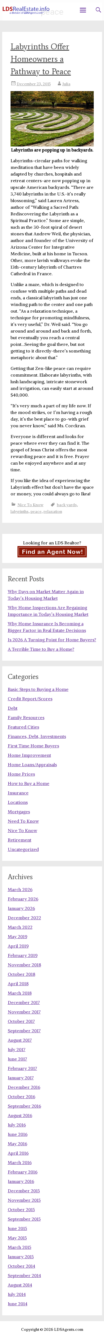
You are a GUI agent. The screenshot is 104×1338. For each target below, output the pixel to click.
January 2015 (21, 1256)
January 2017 (21, 1077)
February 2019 (22, 955)
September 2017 (24, 1030)
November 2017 (24, 1012)
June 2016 (17, 1134)
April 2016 (18, 1153)
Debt (12, 708)
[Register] (52, 551)
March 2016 (20, 1162)
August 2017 (20, 1040)
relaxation (53, 511)
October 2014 (21, 1266)
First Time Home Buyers (33, 745)
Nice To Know (30, 504)
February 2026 (23, 899)
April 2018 (18, 983)
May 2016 (17, 1143)
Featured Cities (23, 727)
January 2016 (21, 1181)
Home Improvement (29, 755)
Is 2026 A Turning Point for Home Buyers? (52, 639)
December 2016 (24, 1087)
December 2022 (24, 917)
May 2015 (17, 1238)
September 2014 (24, 1275)
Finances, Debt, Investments (37, 736)
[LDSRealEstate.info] (26, 11)
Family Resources (26, 717)
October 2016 (21, 1096)
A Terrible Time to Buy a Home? (41, 649)
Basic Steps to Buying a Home (38, 689)
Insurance (18, 793)
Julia (66, 83)
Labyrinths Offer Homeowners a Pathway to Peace (41, 58)
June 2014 (17, 1303)
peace (36, 511)
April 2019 (18, 946)
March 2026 (20, 889)
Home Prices (21, 774)
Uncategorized (23, 849)
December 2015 (24, 1190)
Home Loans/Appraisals (32, 764)
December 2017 (24, 1002)
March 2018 (20, 993)
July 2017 (17, 1049)
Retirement (19, 840)
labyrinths (20, 511)
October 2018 (21, 974)
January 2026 (21, 908)
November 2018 (24, 965)
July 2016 (17, 1125)
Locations (18, 802)
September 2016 (24, 1106)
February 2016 (22, 1172)
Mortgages (19, 811)
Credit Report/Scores (30, 698)
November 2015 (24, 1200)
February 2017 (22, 1068)
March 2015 (19, 1247)
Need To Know (23, 821)
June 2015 (17, 1228)
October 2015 (21, 1209)
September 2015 (24, 1219)
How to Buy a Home (28, 783)
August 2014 (20, 1285)
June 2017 (17, 1059)
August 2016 (20, 1115)
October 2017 (21, 1021)
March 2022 (20, 927)
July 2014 (17, 1294)
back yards (67, 504)
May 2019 (17, 936)
